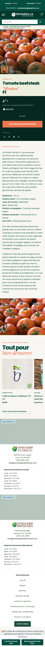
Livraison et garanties (22, 601)
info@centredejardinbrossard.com (23, 539)
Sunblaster (7, 393)
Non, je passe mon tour (32, 642)
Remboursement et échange (22, 606)
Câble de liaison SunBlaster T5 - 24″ (17, 397)
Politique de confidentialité (22, 612)
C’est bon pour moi (11, 642)
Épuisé (23, 116)
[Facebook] (9, 137)
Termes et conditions (22, 617)
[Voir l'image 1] (4, 69)
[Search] (40, 22)
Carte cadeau (22, 624)
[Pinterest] (19, 137)
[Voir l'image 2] (10, 69)
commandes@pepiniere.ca (28, 8)
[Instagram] (14, 137)
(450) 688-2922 (22, 460)
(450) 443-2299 (22, 536)
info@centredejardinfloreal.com (22, 463)
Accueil (5, 26)
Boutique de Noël (22, 596)
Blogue (22, 585)
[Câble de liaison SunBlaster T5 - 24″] (17, 374)
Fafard (37, 393)
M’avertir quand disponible (22, 124)
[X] (4, 137)
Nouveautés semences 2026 (20, 26)
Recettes (22, 591)
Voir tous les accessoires (16, 412)
